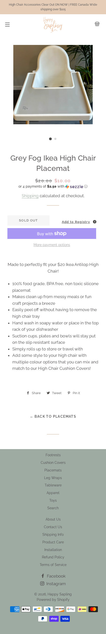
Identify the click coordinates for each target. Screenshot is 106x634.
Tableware (53, 485)
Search (53, 508)
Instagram (55, 583)
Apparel (53, 493)
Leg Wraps (53, 478)
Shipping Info (53, 535)
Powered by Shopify (53, 600)
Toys (53, 500)
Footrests (53, 455)
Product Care (53, 542)
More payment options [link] (52, 245)
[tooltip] (94, 221)
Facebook (56, 576)
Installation (53, 550)
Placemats (53, 470)
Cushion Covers (53, 463)
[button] (53, 186)
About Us (53, 519)
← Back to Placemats (53, 416)
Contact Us (53, 527)
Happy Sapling (60, 594)
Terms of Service (53, 565)
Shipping (30, 195)
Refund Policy (53, 557)
